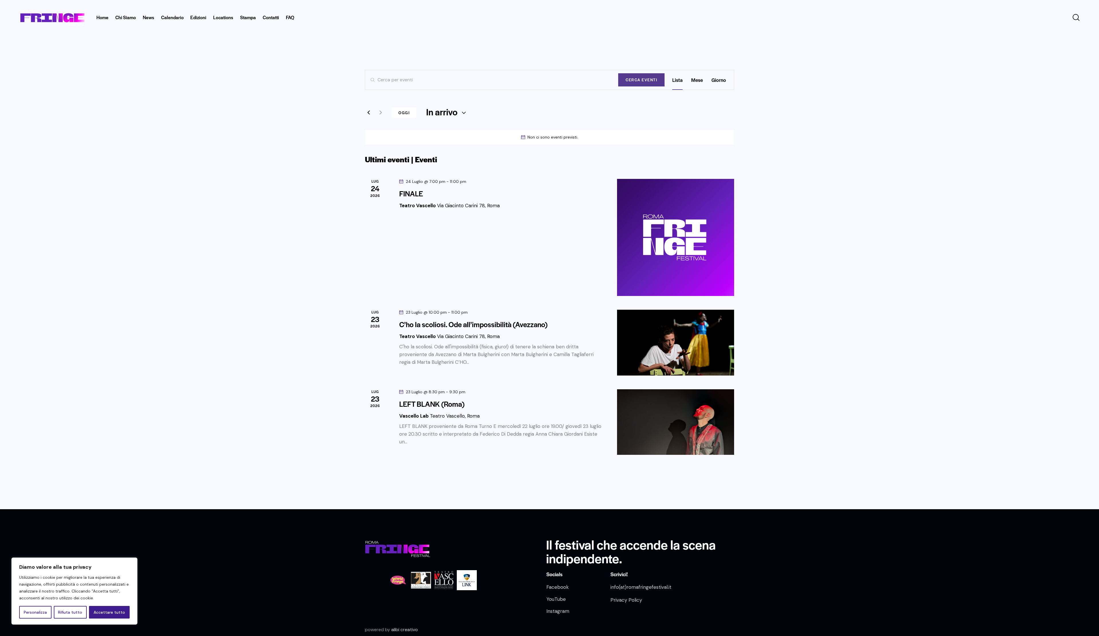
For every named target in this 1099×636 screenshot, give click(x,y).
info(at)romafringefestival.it (640, 587)
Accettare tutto (109, 612)
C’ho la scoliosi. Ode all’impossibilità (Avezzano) (473, 324)
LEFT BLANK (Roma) (431, 403)
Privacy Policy (626, 600)
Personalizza (35, 612)
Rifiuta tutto (70, 612)
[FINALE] (675, 237)
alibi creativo (404, 630)
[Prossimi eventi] (380, 112)
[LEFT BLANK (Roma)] (675, 422)
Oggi (404, 112)
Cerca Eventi (641, 79)
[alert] (549, 137)
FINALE (411, 193)
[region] (74, 591)
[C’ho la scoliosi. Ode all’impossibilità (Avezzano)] (675, 343)
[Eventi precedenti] (368, 112)
